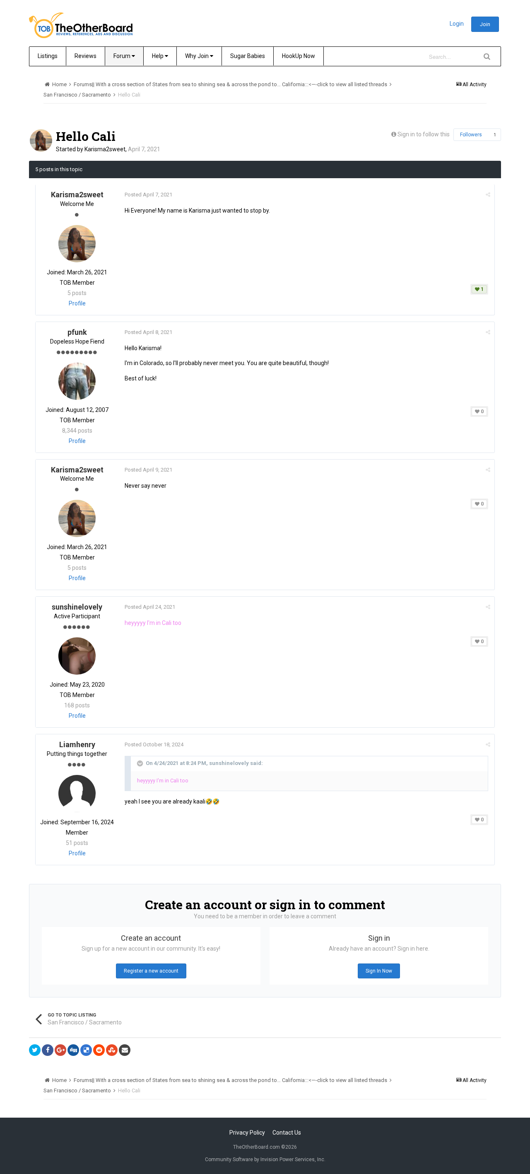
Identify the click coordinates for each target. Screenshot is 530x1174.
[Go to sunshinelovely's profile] (77, 656)
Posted (148, 194)
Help (158, 56)
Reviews (85, 56)
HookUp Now (298, 56)
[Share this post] (488, 194)
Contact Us (286, 1132)
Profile (77, 303)
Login (457, 23)
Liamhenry (77, 744)
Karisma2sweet (104, 149)
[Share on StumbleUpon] (112, 1050)
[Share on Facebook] (47, 1050)
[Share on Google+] (60, 1050)
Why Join (197, 56)
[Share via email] (124, 1050)
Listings (48, 56)
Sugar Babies (247, 56)
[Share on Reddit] (99, 1050)
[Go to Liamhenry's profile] (77, 793)
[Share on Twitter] (35, 1050)
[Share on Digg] (73, 1050)
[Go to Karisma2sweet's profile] (41, 140)
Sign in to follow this (424, 134)
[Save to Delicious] (86, 1050)
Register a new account (151, 971)
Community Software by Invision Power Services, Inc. (265, 1159)
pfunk (77, 332)
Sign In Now (379, 971)
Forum (122, 56)
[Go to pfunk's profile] (77, 381)
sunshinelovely (77, 607)
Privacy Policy (247, 1132)
